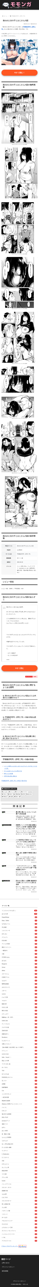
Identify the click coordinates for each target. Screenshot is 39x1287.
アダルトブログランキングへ (9, 1246)
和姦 (19, 794)
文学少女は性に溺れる (10, 776)
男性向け (5, 796)
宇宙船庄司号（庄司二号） (10, 788)
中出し (5, 794)
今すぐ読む (19, 668)
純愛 (12, 796)
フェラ (18, 791)
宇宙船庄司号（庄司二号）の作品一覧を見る (14, 780)
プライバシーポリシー (8, 1267)
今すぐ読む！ (19, 73)
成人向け (30, 794)
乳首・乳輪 (12, 794)
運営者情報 (5, 1271)
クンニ (12, 791)
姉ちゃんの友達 (8, 773)
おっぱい (5, 791)
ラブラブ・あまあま (28, 791)
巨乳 (24, 794)
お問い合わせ (5, 1263)
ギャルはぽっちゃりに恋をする (13, 771)
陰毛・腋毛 (18, 796)
